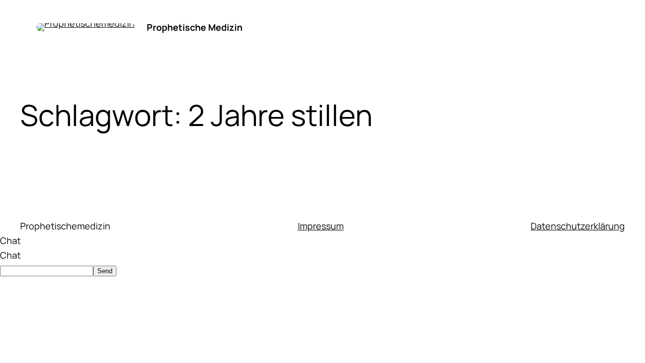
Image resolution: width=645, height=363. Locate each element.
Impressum (321, 226)
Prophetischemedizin (65, 226)
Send (104, 271)
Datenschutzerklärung (578, 226)
